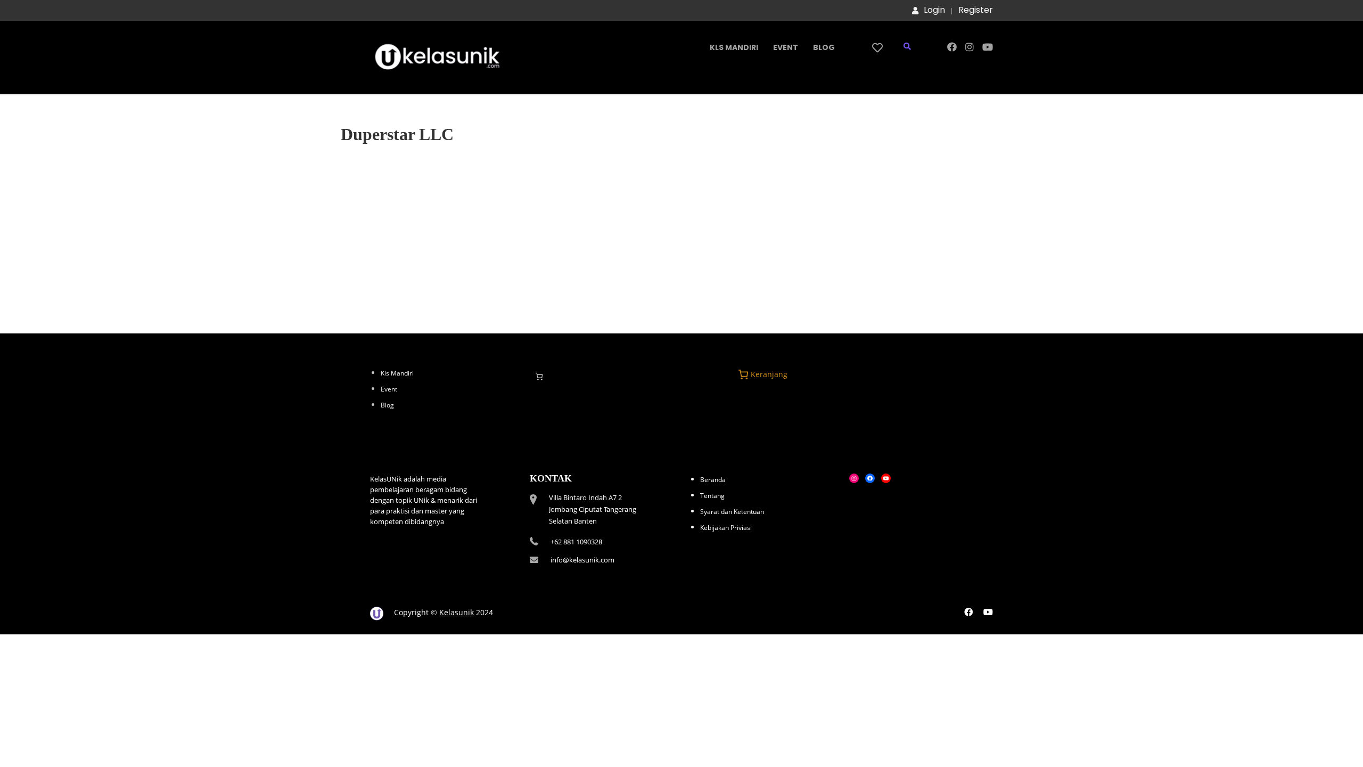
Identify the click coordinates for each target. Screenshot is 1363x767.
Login (934, 10)
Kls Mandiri (734, 47)
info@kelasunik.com (582, 560)
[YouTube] (886, 478)
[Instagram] (854, 478)
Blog (824, 47)
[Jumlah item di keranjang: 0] (539, 376)
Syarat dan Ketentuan (732, 511)
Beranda (713, 479)
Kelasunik (456, 612)
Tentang (712, 495)
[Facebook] (870, 478)
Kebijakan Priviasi (726, 527)
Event (785, 47)
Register (975, 10)
